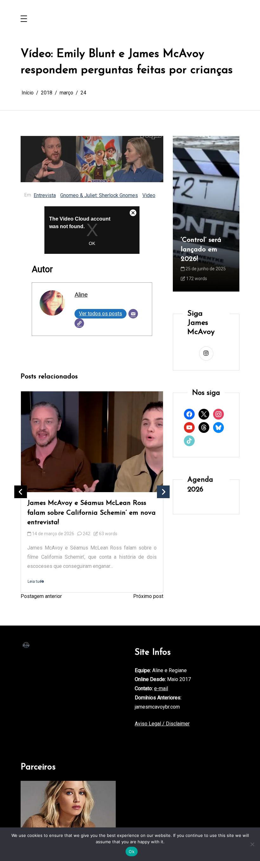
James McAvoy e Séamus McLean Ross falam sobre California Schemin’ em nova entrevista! (91, 512)
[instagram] (206, 353)
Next (163, 491)
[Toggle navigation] (24, 19)
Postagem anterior (41, 596)
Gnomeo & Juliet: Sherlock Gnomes (99, 195)
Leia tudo (36, 581)
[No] (252, 844)
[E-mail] (133, 313)
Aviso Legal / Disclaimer (162, 724)
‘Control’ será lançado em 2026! (201, 249)
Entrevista (45, 195)
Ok (131, 851)
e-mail (161, 688)
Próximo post (148, 596)
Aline (81, 294)
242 (86, 533)
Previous (20, 491)
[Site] (79, 323)
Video (148, 195)
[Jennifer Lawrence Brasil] (68, 807)
